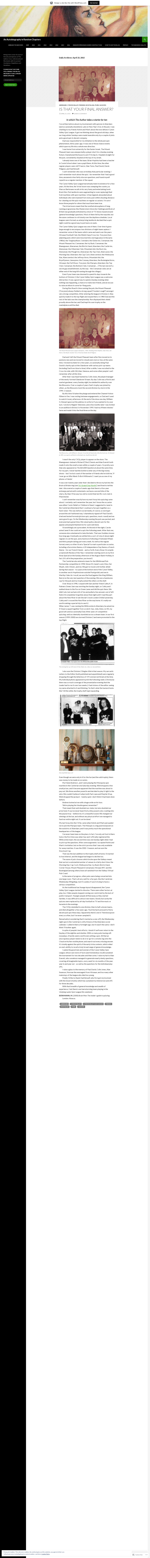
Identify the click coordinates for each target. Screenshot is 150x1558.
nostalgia (65, 1006)
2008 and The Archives (15, 45)
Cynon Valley (72, 105)
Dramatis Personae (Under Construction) (87, 45)
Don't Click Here (10, 85)
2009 (27, 45)
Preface (125, 45)
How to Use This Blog (112, 45)
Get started (94, 3)
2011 (39, 45)
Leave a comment (80, 113)
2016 (68, 45)
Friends (82, 105)
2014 (56, 45)
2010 (33, 45)
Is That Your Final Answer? (86, 109)
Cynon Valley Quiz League (93, 1004)
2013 (50, 45)
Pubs (97, 105)
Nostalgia (90, 105)
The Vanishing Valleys (138, 45)
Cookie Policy (45, 1554)
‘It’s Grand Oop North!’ (87, 485)
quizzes (81, 1006)
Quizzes (102, 105)
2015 (62, 45)
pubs (73, 1006)
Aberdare (63, 105)
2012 (45, 45)
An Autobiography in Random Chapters (22, 39)
